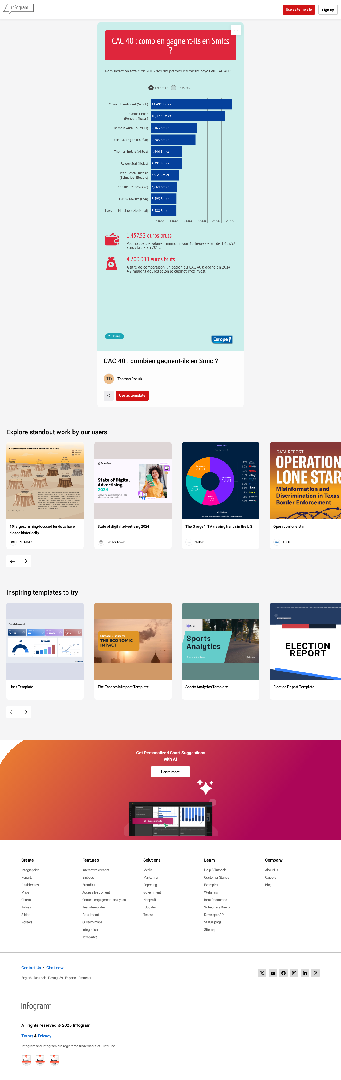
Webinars (211, 892)
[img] (191, 104)
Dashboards (30, 885)
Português (55, 978)
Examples (211, 885)
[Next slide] (25, 561)
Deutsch (40, 978)
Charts (26, 900)
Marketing (150, 877)
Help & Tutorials (215, 870)
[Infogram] (18, 9)
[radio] (159, 88)
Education (150, 907)
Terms (27, 1035)
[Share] (109, 396)
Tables (26, 907)
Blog (268, 885)
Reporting (150, 885)
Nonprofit (150, 900)
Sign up (328, 10)
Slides (25, 915)
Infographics (30, 870)
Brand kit (88, 885)
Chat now (55, 967)
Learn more (170, 772)
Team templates (94, 907)
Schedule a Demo (217, 907)
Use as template (299, 9)
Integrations (90, 930)
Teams (148, 915)
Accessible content (96, 892)
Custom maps (92, 922)
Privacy (44, 1035)
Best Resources (215, 900)
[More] (236, 30)
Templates (90, 937)
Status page (212, 922)
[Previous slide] (12, 561)
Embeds (88, 877)
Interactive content (95, 870)
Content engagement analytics (104, 900)
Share (116, 336)
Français (85, 978)
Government (152, 892)
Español (70, 978)
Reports (27, 877)
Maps (25, 892)
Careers (270, 877)
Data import (90, 915)
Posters (27, 922)
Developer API (214, 915)
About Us (271, 870)
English (26, 978)
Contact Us (31, 967)
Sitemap (210, 930)
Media (147, 870)
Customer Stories (216, 877)
